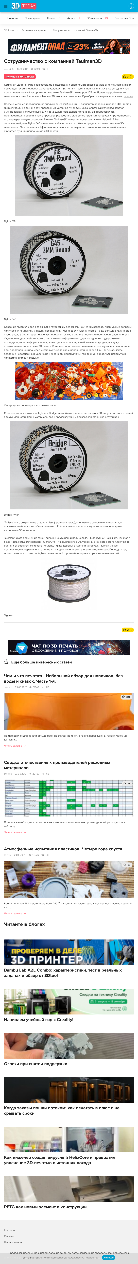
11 (47, 69)
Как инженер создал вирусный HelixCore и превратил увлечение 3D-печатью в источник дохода (59, 1160)
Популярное (32, 18)
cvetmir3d (9, 69)
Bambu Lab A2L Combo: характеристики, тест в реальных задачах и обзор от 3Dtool (63, 973)
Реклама (14, 50)
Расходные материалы (34, 30)
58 (47, 773)
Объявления (97, 18)
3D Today (9, 30)
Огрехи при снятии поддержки (35, 1064)
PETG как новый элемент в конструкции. (46, 1207)
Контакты (9, 1230)
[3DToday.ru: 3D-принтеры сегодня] (24, 7)
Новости (12, 18)
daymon (8, 687)
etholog (8, 773)
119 (47, 687)
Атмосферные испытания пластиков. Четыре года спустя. (64, 849)
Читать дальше (13, 745)
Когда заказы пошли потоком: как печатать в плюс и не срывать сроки (61, 1110)
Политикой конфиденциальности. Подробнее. (70, 1257)
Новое (53, 18)
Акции (73, 18)
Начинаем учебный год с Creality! (38, 1019)
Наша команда (13, 1242)
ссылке (128, 96)
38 (47, 855)
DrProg (7, 855)
